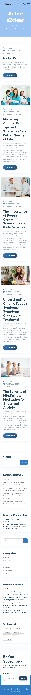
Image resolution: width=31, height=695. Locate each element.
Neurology (8, 570)
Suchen (7, 456)
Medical (7, 567)
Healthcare (9, 564)
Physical (15, 636)
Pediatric (7, 636)
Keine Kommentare (13, 114)
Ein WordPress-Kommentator (13, 519)
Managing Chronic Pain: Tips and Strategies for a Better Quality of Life (15, 129)
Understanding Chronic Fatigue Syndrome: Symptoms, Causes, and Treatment (15, 309)
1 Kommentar (11, 53)
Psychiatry (8, 639)
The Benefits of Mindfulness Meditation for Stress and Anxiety (14, 399)
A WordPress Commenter (12, 524)
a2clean (8, 48)
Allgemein (8, 558)
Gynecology (18, 629)
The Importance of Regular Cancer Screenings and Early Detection (15, 489)
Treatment (8, 573)
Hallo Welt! (11, 58)
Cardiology (8, 561)
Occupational (18, 632)
